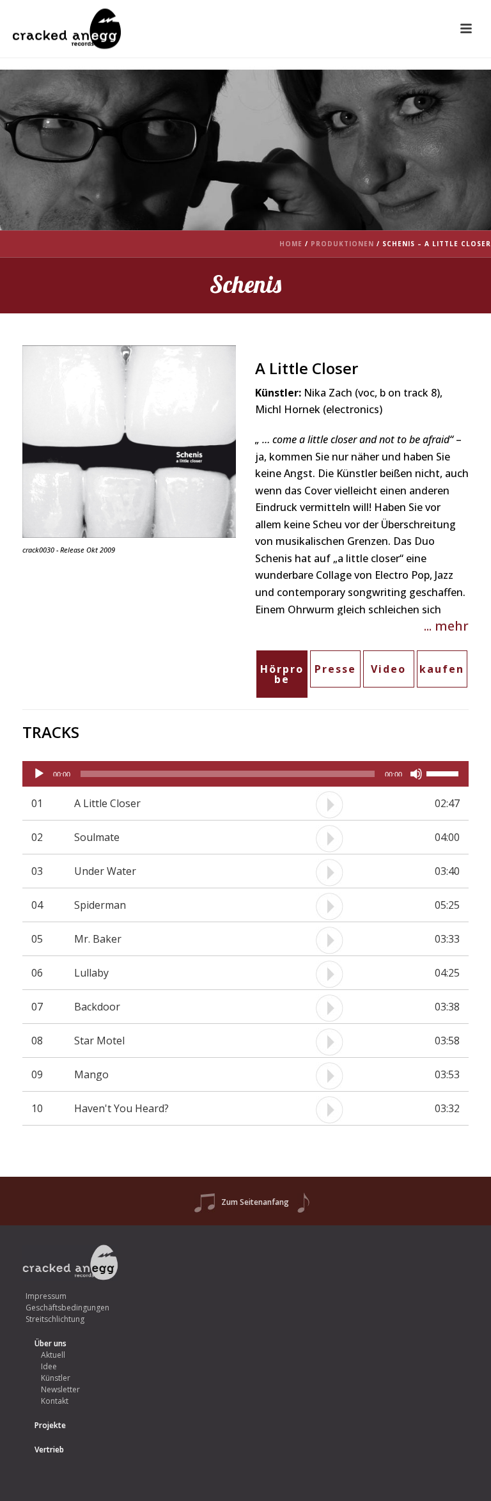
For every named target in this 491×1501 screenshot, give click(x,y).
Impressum (46, 1296)
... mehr (446, 625)
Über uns (50, 1343)
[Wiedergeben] (39, 773)
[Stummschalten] (416, 773)
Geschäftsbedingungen (67, 1307)
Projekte (50, 1425)
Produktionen (342, 243)
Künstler (55, 1377)
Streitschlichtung (55, 1319)
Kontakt (54, 1400)
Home (290, 243)
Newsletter (60, 1389)
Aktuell (53, 1354)
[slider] (444, 772)
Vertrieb (49, 1449)
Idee (49, 1366)
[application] (245, 774)
